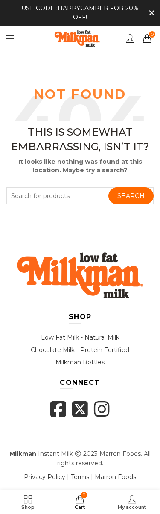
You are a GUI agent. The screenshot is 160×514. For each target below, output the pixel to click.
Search (131, 196)
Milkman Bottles (80, 362)
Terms (80, 477)
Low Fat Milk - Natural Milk (80, 337)
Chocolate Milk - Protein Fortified (80, 350)
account (130, 38)
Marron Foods (115, 477)
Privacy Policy (44, 477)
